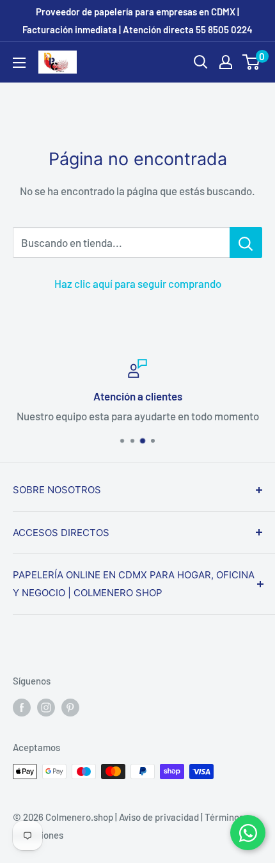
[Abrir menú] (19, 63)
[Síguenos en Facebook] (22, 707)
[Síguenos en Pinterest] (70, 707)
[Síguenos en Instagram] (46, 707)
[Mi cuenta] (225, 62)
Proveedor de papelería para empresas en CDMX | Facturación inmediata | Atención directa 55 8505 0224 (137, 20)
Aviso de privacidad (159, 817)
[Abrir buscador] (201, 62)
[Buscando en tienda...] (246, 242)
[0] (252, 62)
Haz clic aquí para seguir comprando (137, 283)
